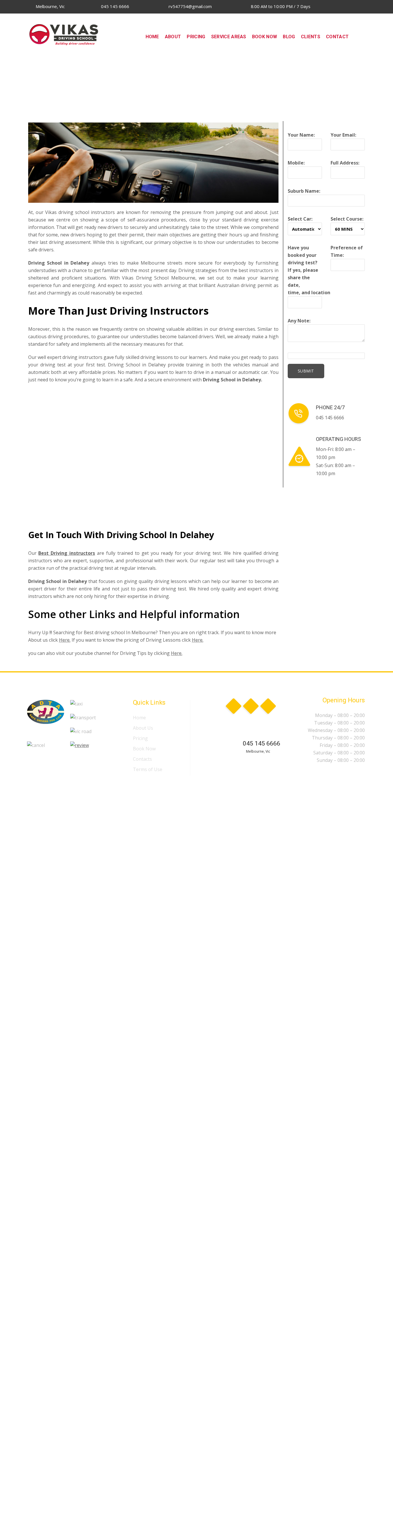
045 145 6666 (114, 6)
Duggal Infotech (156, 784)
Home (139, 717)
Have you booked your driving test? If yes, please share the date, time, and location (309, 270)
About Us (143, 728)
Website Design (117, 784)
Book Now (144, 748)
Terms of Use (147, 769)
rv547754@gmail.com (189, 6)
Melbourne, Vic (50, 6)
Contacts (142, 759)
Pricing (140, 738)
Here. (64, 640)
